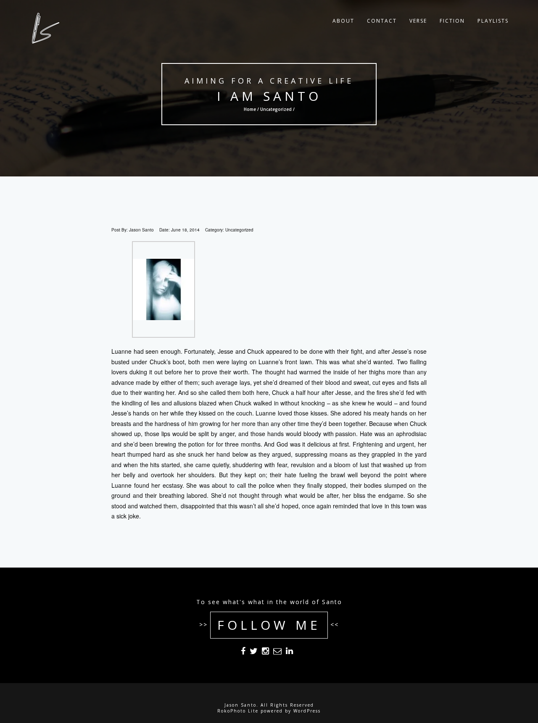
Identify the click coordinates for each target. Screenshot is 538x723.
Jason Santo (141, 230)
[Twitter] (254, 652)
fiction (452, 20)
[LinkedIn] (289, 652)
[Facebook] (243, 652)
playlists (493, 20)
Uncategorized (276, 109)
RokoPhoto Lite (237, 711)
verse (418, 20)
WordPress (307, 711)
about (343, 20)
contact (382, 20)
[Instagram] (265, 652)
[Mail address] (277, 652)
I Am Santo (269, 96)
